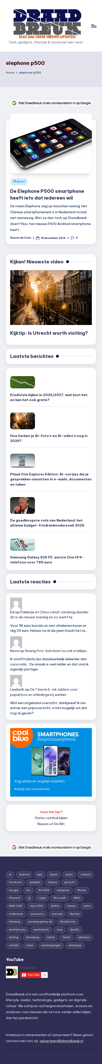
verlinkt (14, 945)
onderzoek (16, 914)
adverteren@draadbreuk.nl (61, 1041)
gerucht (69, 882)
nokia (87, 906)
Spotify (74, 929)
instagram (63, 890)
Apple (54, 874)
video (30, 945)
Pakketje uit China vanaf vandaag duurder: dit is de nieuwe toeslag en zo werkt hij (49, 614)
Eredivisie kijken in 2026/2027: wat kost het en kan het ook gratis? (49, 397)
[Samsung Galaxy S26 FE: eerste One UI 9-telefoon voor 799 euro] (22, 544)
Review (74, 914)
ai (10, 874)
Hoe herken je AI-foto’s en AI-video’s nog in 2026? (49, 438)
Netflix (55, 906)
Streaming (32, 937)
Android (24, 874)
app (39, 874)
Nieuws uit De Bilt (51, 824)
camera (85, 874)
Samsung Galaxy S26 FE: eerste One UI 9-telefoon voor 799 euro (47, 559)
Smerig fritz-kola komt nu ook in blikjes (56, 650)
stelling (13, 937)
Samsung (14, 921)
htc (28, 890)
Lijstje (42, 898)
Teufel (66, 937)
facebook (15, 882)
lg (29, 898)
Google (14, 890)
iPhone (81, 890)
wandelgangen (51, 945)
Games (52, 882)
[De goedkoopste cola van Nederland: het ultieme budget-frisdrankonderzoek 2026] (22, 505)
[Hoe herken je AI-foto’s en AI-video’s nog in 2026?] (22, 421)
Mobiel (19, 181)
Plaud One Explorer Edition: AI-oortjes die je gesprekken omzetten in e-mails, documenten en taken (51, 479)
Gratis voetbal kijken (51, 818)
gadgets (34, 882)
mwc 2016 (36, 906)
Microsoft (59, 898)
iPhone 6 (14, 898)
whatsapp (74, 945)
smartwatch (41, 929)
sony (60, 929)
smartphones (17, 929)
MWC (77, 898)
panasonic (37, 914)
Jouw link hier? (51, 812)
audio (69, 874)
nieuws (71, 906)
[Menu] (93, 25)
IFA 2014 (43, 890)
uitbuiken (84, 937)
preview (57, 914)
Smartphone (68, 921)
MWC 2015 (15, 906)
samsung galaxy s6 (40, 921)
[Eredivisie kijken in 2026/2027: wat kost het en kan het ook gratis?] (22, 382)
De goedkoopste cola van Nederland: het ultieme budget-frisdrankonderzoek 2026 (47, 523)
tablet (51, 937)
